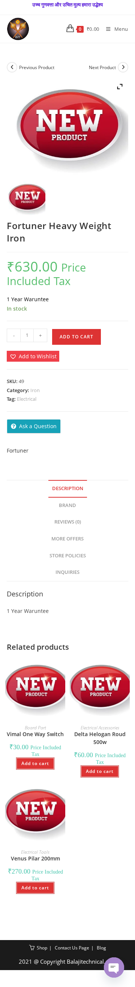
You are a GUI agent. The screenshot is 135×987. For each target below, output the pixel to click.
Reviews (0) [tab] (67, 522)
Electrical (26, 398)
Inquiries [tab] (68, 572)
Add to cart (76, 337)
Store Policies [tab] (68, 555)
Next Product (102, 67)
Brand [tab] (67, 505)
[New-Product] (27, 198)
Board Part (35, 727)
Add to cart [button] (35, 763)
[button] (33, 356)
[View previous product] (12, 67)
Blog (101, 948)
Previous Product (36, 67)
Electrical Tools (35, 852)
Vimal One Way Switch (35, 734)
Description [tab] (67, 488)
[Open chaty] (114, 967)
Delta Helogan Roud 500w (100, 738)
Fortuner (17, 450)
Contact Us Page (72, 948)
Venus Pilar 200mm (35, 858)
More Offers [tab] (67, 539)
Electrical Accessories (100, 727)
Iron (35, 390)
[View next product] (123, 67)
